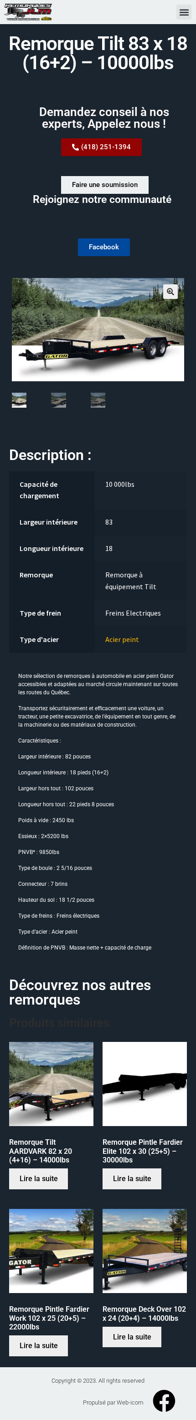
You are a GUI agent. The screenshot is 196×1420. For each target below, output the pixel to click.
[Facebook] (164, 1401)
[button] (183, 12)
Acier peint (122, 639)
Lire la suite (39, 1178)
